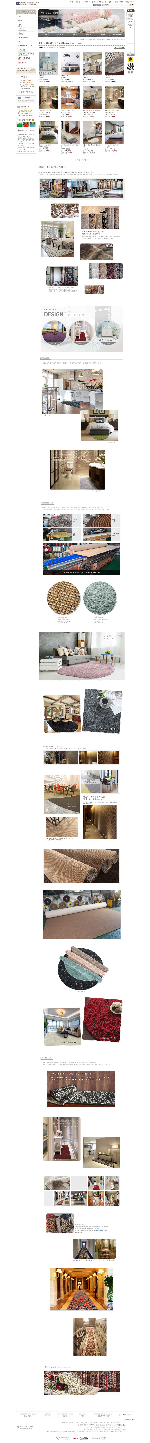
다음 (85, 160)
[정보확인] (122, 1425)
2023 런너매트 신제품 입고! (26, 151)
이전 (78, 160)
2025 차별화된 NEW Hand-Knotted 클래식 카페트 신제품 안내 (26, 140)
